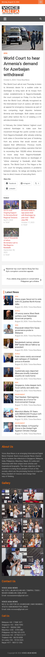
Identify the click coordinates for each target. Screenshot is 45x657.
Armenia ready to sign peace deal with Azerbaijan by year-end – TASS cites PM (28, 215)
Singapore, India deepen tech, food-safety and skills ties (28, 386)
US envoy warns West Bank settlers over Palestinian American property (27, 316)
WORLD (17, 311)
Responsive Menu (40, 2)
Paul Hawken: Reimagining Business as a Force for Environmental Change (27, 399)
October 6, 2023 (10, 80)
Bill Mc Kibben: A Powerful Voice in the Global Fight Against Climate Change (26, 428)
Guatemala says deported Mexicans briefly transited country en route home (26, 373)
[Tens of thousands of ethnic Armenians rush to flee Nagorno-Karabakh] (11, 232)
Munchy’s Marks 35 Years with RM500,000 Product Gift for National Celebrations (28, 414)
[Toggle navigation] (5, 19)
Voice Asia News (23, 80)
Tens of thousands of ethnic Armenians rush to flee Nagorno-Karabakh (11, 243)
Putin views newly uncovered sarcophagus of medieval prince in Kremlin (28, 359)
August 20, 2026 (21, 307)
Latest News (12, 292)
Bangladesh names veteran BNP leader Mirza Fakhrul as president (27, 344)
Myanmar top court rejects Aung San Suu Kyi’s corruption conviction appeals (22, 270)
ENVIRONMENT (20, 394)
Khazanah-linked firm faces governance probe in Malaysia (27, 330)
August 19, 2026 (21, 405)
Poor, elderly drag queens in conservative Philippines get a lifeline (23, 280)
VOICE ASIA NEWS (29, 653)
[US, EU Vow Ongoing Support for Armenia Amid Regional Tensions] (11, 204)
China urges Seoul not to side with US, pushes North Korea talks (28, 301)
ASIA (5, 53)
